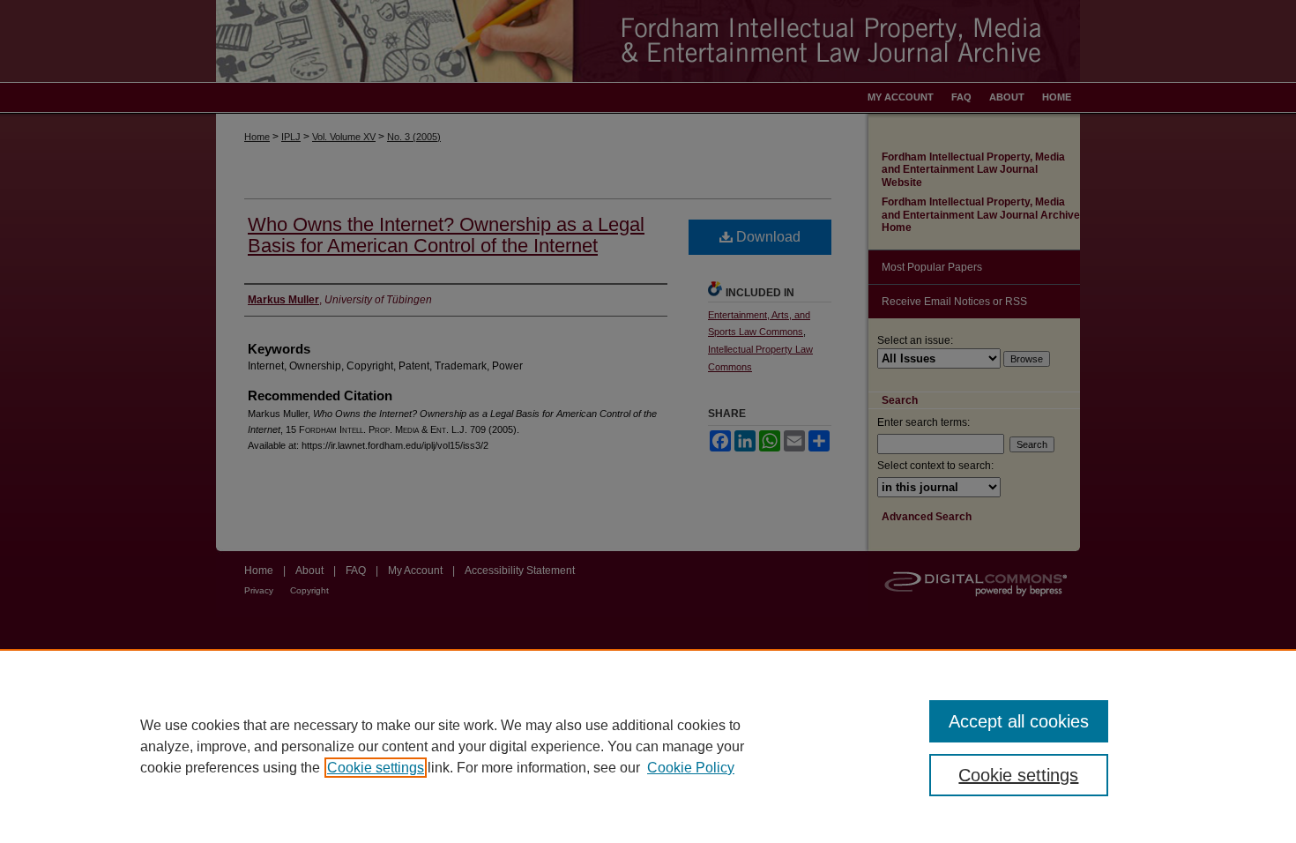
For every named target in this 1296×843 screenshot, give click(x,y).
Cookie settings (375, 767)
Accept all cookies (1019, 721)
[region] (648, 746)
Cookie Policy (690, 767)
